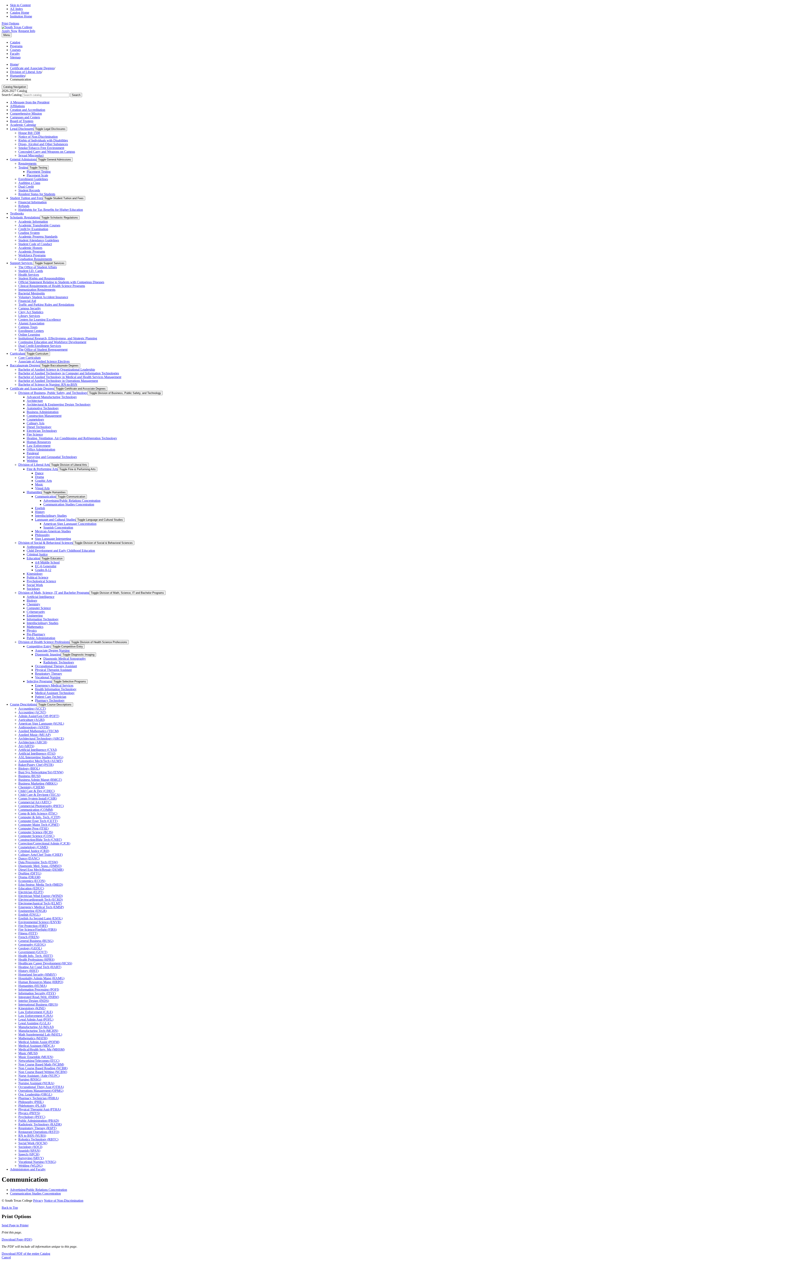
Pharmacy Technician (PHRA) (38, 1098)
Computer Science (39, 608)
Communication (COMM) (35, 809)
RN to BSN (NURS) (32, 1135)
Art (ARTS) (26, 746)
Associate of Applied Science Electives (44, 361)
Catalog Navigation (14, 86)
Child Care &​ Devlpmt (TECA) (39, 794)
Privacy (38, 1200)
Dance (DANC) (29, 858)
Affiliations (17, 106)
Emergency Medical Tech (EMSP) (41, 907)
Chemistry (33, 604)
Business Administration (43, 412)
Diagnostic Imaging (48, 654)
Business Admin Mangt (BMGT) (40, 779)
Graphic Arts (43, 480)
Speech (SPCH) (28, 1154)
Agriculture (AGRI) (31, 720)
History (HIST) (28, 971)
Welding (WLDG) (30, 1165)
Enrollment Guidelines (33, 179)
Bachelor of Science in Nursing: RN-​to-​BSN (47, 384)
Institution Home (21, 16)
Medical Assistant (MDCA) (36, 1045)
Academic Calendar (23, 125)
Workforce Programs (32, 255)
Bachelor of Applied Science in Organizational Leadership (56, 369)
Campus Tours (28, 327)
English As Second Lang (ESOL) (40, 918)
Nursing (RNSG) (29, 1079)
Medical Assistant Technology (55, 693)
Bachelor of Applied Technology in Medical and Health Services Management (69, 377)
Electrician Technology (42, 430)
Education (33, 558)
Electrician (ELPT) (30, 892)
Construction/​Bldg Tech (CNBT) (40, 839)
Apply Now (10, 31)
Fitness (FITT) (28, 933)
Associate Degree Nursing (52, 650)
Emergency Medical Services (54, 685)
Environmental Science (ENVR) (39, 922)
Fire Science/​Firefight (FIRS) (37, 929)
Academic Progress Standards (38, 236)
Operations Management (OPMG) (40, 1090)
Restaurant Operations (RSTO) (38, 1132)
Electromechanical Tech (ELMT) (40, 903)
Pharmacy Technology (50, 700)
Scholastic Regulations (25, 217)
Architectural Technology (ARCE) (41, 738)
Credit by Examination (33, 229)
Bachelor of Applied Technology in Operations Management (58, 381)
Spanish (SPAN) (29, 1150)
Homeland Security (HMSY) (37, 974)
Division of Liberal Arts (25, 72)
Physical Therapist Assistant (53, 670)
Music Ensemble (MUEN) (35, 1057)
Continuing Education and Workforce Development (52, 342)
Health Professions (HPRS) (36, 959)
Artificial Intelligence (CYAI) (37, 750)
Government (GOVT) (32, 952)
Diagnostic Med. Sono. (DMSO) (39, 866)
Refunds (23, 206)
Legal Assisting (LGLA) (34, 1023)
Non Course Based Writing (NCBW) (42, 1072)
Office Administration (41, 449)
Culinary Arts (35, 423)
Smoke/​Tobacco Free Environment (41, 148)
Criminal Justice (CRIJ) (33, 851)
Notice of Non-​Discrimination (38, 136)
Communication (45, 496)
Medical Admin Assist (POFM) (38, 1042)
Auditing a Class (29, 183)
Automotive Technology (43, 408)
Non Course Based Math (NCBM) (41, 1064)
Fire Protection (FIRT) (33, 926)
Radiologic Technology (58, 662)
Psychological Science (41, 581)
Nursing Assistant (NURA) (36, 1083)
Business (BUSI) (29, 776)
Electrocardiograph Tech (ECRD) (40, 899)
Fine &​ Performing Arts (42, 469)
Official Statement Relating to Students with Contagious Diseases (61, 282)
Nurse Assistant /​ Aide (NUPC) (39, 1075)
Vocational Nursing (47, 677)
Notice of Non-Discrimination (63, 1200)
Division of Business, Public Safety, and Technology (53, 393)
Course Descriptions (23, 704)
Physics (32, 630)
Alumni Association (31, 323)
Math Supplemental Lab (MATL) (40, 1034)
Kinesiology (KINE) (31, 1008)
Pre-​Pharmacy (36, 634)
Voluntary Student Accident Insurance (43, 297)
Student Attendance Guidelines (38, 240)
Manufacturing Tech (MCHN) (38, 1030)
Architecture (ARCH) (32, 742)
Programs (16, 46)
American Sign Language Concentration (69, 524)
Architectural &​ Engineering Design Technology (59, 404)
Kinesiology (35, 573)
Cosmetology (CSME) (33, 847)
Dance (39, 473)
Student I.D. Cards (30, 271)
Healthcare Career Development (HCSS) (45, 963)
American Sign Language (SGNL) (41, 723)
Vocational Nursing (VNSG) (37, 1162)
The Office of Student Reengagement (43, 349)
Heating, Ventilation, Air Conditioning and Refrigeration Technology (72, 438)
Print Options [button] (10, 23)
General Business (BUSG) (35, 941)
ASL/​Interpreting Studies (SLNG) (40, 757)
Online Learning (29, 334)
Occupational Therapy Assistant (56, 666)
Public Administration (41, 638)
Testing (23, 167)
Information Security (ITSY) (37, 993)
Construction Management (44, 415)
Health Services (28, 274)
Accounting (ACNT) (32, 712)
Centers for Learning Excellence (39, 319)
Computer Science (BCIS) (35, 832)
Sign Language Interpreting (53, 538)
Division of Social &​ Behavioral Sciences (45, 542)
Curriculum (17, 353)
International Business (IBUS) (38, 1004)
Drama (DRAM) (29, 877)
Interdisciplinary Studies (51, 515)
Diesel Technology (39, 427)
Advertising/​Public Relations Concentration (71, 500)
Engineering (35, 615)
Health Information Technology (55, 689)
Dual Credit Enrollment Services (39, 346)
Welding (32, 460)
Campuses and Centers (25, 117)
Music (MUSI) (28, 1053)
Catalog (15, 42)
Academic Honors (30, 248)
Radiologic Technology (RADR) (40, 1124)
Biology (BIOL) (29, 768)
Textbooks (17, 213)
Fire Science (35, 434)
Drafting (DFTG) (29, 873)
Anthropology (36, 547)
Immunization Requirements (36, 289)
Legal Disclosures (22, 128)
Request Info (26, 31)
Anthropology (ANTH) (33, 727)
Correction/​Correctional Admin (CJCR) (44, 843)
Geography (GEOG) (32, 944)
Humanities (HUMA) (32, 986)
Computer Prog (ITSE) (33, 828)
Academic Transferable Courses (39, 225)
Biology (32, 600)
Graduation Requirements (35, 259)
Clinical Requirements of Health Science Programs (51, 286)
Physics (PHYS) (29, 1113)
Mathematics (35, 627)
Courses (15, 50)
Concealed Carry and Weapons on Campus (46, 151)
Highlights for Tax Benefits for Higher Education (50, 209)
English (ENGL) (29, 914)
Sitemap (15, 57)
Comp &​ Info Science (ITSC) (37, 813)
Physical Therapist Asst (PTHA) (39, 1109)
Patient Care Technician (50, 696)
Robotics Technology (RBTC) (38, 1139)
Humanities (17, 75)
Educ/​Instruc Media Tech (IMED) (40, 884)
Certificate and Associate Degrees (32, 68)
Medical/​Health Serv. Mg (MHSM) (41, 1049)
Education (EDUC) (31, 888)
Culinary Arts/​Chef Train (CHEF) (40, 854)
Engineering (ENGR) (32, 911)
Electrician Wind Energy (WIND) (40, 896)
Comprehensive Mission (26, 113)
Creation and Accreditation (27, 110)
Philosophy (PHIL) (31, 1102)
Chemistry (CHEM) (31, 787)
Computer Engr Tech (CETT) (38, 821)
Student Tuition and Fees (26, 198)
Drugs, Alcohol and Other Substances (43, 144)
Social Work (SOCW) (32, 1143)
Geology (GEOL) (30, 948)
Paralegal (33, 453)
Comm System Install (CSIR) (37, 798)
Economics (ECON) (31, 881)
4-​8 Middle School (47, 562)
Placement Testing (39, 171)
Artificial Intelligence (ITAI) (36, 753)
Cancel (6, 1257)
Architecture (35, 401)
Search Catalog (12, 95)
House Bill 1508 (29, 133)
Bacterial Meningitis (31, 293)
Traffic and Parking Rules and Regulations (46, 304)
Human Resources (39, 442)
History (40, 512)
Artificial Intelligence (40, 597)
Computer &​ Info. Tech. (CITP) (39, 817)
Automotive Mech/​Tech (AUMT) (40, 761)
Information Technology (43, 619)
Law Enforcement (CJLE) (35, 1012)
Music (39, 484)
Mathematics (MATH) (33, 1038)
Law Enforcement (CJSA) (35, 1015)
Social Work (35, 585)
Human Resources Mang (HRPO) (40, 982)
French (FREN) (28, 937)
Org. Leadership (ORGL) (35, 1094)
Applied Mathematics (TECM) (38, 731)
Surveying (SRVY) (31, 1158)
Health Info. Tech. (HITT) (35, 956)
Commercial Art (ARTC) (34, 802)
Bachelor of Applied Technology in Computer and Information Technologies (68, 373)
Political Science (37, 577)
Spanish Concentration (58, 527)
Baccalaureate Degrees (25, 365)
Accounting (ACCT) (32, 708)
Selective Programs (39, 681)
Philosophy (42, 535)
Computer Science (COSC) (36, 836)
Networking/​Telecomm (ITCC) (38, 1060)
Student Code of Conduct (35, 244)
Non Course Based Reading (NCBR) (43, 1068)
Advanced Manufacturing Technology (52, 397)
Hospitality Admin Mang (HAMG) (41, 978)
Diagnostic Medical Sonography (64, 658)
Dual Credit (26, 186)
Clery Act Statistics (30, 312)
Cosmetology (35, 419)
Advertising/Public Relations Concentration (38, 1189)
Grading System (29, 233)
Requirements (27, 163)
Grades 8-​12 (43, 570)
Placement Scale (37, 175)
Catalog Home (19, 12)
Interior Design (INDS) (33, 1001)
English (40, 508)
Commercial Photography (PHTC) (41, 806)
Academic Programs (31, 251)
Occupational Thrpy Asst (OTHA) (41, 1087)
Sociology (33, 588)
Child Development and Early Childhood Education (61, 550)
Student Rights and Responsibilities (41, 278)
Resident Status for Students (36, 194)
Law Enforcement (38, 445)
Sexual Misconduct (31, 155)
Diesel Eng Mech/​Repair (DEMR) (41, 869)
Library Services (29, 316)
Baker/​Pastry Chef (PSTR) (36, 765)
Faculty (15, 53)
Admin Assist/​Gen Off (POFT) (38, 716)
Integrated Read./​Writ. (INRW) (38, 997)
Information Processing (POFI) (38, 989)
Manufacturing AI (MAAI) (36, 1027)
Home (14, 64)
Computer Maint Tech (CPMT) (38, 824)
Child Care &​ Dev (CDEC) (36, 791)
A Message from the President (29, 102)
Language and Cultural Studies (55, 519)
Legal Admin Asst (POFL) (35, 1019)
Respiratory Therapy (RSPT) (37, 1128)
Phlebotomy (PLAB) (32, 1105)
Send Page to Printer (15, 1225)
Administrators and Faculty (28, 1169)
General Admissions (23, 159)
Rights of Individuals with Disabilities (43, 140)
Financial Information (32, 202)
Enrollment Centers (31, 331)
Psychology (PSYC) (31, 1117)
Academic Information (33, 221)
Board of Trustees (21, 121)
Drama (39, 477)
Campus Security (29, 308)
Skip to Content (20, 5)
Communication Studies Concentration (68, 504)
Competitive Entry (39, 646)
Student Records (29, 190)
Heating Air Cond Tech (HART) (39, 967)
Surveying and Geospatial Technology (52, 457)
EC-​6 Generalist (45, 566)
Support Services (21, 263)
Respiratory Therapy (48, 673)
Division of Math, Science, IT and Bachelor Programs (53, 592)
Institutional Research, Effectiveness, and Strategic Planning (57, 338)
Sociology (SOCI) (30, 1147)
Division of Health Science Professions (44, 642)
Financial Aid (27, 301)
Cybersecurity (36, 612)
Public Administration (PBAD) (38, 1120)
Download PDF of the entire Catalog (26, 1253)
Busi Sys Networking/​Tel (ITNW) (40, 772)
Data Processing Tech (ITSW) (38, 862)
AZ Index (16, 9)
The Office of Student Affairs (37, 267)
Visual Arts (42, 488)
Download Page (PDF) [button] (17, 1239)
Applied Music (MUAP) (34, 735)
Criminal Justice (37, 554)
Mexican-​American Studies (53, 531)
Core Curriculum (29, 357)
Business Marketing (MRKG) (38, 783)
